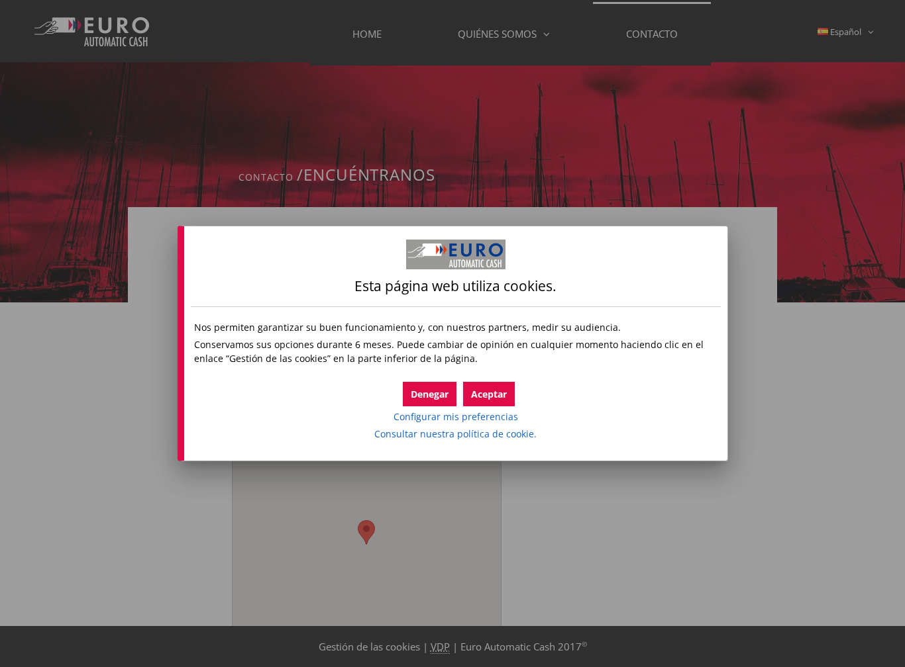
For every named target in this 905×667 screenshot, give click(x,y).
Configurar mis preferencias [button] (456, 416)
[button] (489, 394)
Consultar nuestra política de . (455, 433)
